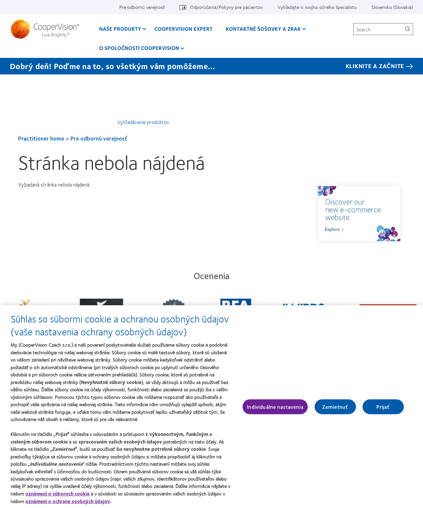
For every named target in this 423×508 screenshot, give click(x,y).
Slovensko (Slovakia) (392, 7)
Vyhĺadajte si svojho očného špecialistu (317, 7)
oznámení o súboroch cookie (57, 493)
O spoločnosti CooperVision (139, 48)
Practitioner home (41, 138)
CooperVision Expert (183, 28)
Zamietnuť (335, 406)
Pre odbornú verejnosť (142, 7)
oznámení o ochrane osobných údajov (67, 501)
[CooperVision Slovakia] (47, 29)
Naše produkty (120, 28)
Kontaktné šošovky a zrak (263, 28)
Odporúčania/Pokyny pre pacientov (226, 7)
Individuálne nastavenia (275, 406)
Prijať (383, 406)
